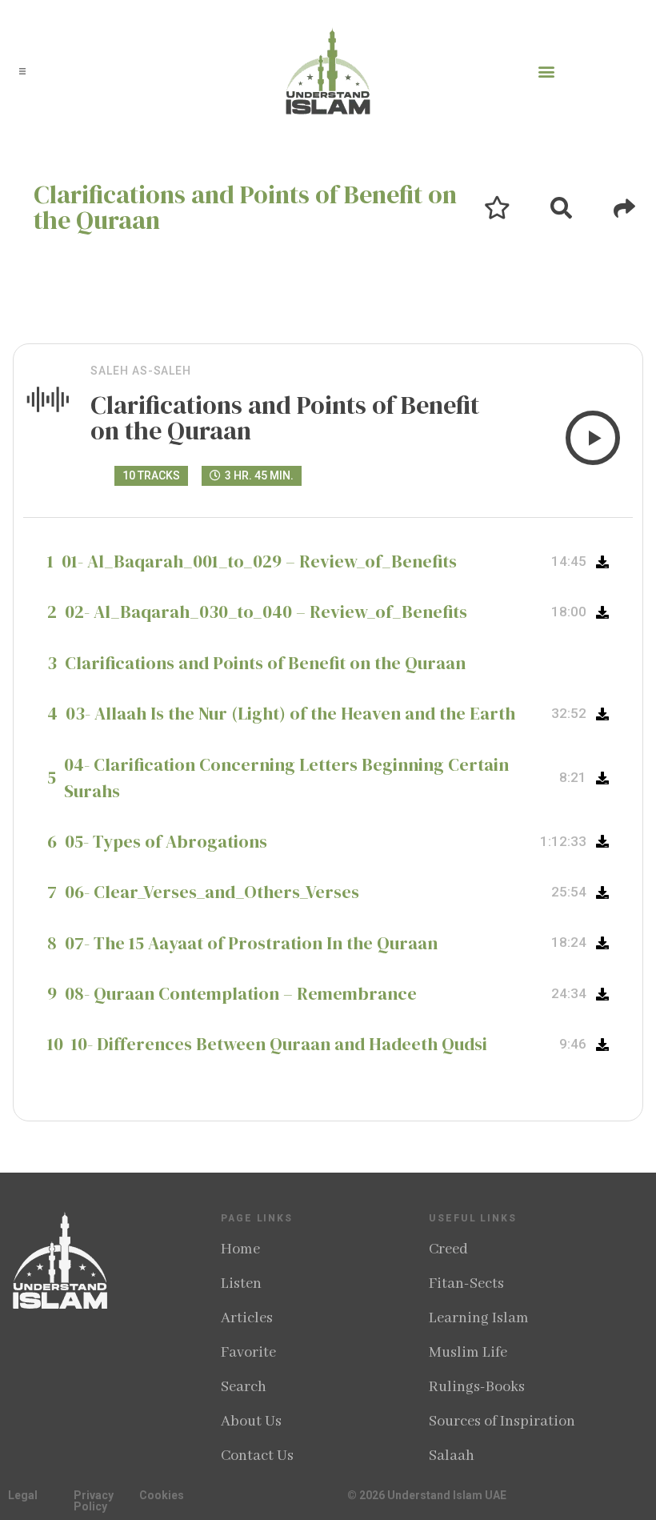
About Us (251, 1421)
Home (240, 1249)
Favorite (248, 1352)
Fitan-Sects (466, 1283)
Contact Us (257, 1456)
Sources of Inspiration (502, 1421)
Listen (241, 1283)
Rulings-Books (477, 1387)
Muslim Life (468, 1352)
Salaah (451, 1456)
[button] (22, 71)
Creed (448, 1249)
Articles (247, 1318)
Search (243, 1387)
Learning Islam (479, 1318)
